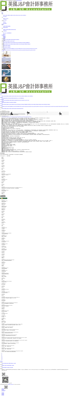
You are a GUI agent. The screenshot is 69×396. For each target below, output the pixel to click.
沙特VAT (7, 18)
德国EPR (10, 39)
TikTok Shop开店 (35, 48)
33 (22, 116)
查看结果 (1, 361)
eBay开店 (7, 48)
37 (25, 116)
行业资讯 (10, 108)
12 (7, 116)
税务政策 (5, 367)
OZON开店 (66, 106)
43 (29, 116)
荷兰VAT (22, 15)
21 (13, 116)
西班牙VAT (9, 15)
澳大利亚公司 (46, 104)
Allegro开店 (24, 48)
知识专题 (4, 69)
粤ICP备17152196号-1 (10, 384)
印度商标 (9, 29)
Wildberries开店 (60, 106)
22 (14, 116)
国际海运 (4, 45)
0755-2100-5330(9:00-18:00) (4, 390)
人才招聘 (14, 363)
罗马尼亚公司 (24, 42)
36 (24, 116)
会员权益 (20, 0)
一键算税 (13, 365)
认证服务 (4, 35)
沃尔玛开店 (37, 106)
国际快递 (15, 102)
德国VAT (12, 15)
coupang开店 (52, 106)
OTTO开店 (40, 106)
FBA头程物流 (2, 101)
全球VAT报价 (5, 16)
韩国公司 (35, 104)
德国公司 (9, 42)
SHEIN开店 (31, 48)
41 (28, 116)
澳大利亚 (15, 29)
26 (17, 116)
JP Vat (2, 13)
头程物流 (4, 37)
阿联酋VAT (4, 18)
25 (16, 116)
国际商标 (1, 97)
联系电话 (3, 394)
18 (11, 116)
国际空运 (7, 45)
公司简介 (3, 363)
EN (21, 0)
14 (8, 116)
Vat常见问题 (18, 108)
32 (21, 116)
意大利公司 (11, 42)
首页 (2, 12)
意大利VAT (14, 15)
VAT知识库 (8, 367)
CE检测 (23, 100)
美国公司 (49, 104)
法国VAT (7, 15)
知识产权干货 (5, 82)
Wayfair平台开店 (16, 48)
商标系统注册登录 (5, 27)
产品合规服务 (2, 99)
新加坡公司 (37, 104)
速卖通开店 (12, 48)
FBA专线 (10, 102)
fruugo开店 (63, 106)
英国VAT (4, 15)
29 (19, 116)
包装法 (4, 39)
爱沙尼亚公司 (20, 42)
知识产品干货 (21, 108)
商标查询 (4, 34)
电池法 (8, 39)
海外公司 (4, 36)
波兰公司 (18, 42)
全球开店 (1, 105)
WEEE (6, 39)
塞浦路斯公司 (28, 42)
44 (30, 116)
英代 (19, 100)
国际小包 (13, 102)
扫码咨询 (3, 388)
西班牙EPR (14, 39)
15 (9, 116)
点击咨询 (3, 389)
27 (18, 116)
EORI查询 (8, 365)
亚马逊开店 (4, 48)
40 (27, 116)
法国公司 (4, 42)
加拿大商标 (11, 29)
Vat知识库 (13, 108)
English (6, 93)
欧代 (18, 100)
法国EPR (12, 39)
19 (12, 116)
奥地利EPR (17, 39)
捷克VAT (17, 15)
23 (15, 116)
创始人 (7, 363)
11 (6, 116)
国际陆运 (9, 45)
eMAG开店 (49, 106)
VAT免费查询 (5, 23)
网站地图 (3, 365)
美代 (21, 100)
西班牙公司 (15, 42)
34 (23, 116)
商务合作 (8, 108)
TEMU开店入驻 (28, 48)
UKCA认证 (25, 100)
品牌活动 (5, 363)
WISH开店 (10, 48)
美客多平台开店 (21, 48)
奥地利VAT (24, 15)
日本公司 (32, 104)
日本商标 (7, 29)
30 (20, 116)
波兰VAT (20, 15)
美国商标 (4, 29)
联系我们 (5, 108)
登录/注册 (17, 0)
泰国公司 (40, 104)
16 (10, 116)
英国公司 (7, 42)
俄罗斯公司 (29, 104)
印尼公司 (43, 104)
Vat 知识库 (4, 63)
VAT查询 (5, 365)
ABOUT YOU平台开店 (44, 106)
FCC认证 (28, 100)
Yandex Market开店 (56, 106)
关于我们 (3, 108)
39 (26, 116)
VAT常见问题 (11, 367)
